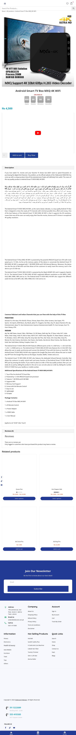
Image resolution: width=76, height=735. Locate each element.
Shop (53, 645)
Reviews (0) (9, 431)
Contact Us (55, 649)
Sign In (54, 611)
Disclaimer (31, 628)
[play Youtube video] (38, 133)
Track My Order (57, 621)
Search (54, 638)
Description (9, 168)
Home (3, 11)
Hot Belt (30, 638)
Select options (19, 498)
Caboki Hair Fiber (33, 649)
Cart (53, 618)
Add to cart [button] (19, 549)
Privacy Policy (32, 621)
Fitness (6, 638)
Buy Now (31, 155)
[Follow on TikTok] (1, 481)
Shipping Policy (32, 615)
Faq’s (53, 652)
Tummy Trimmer (33, 652)
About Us (31, 611)
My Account (55, 615)
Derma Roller (32, 659)
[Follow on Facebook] (1, 477)
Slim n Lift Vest (32, 656)
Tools (5, 656)
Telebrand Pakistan (21, 700)
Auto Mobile (7, 650)
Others (6, 663)
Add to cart (17, 155)
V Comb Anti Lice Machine (36, 645)
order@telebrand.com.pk (16, 620)
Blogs (53, 656)
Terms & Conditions (34, 625)
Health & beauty (9, 645)
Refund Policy (32, 618)
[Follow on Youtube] (1, 485)
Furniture (7, 653)
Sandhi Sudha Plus (34, 642)
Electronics (7, 642)
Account (65, 734)
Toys (5, 660)
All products (10, 11)
